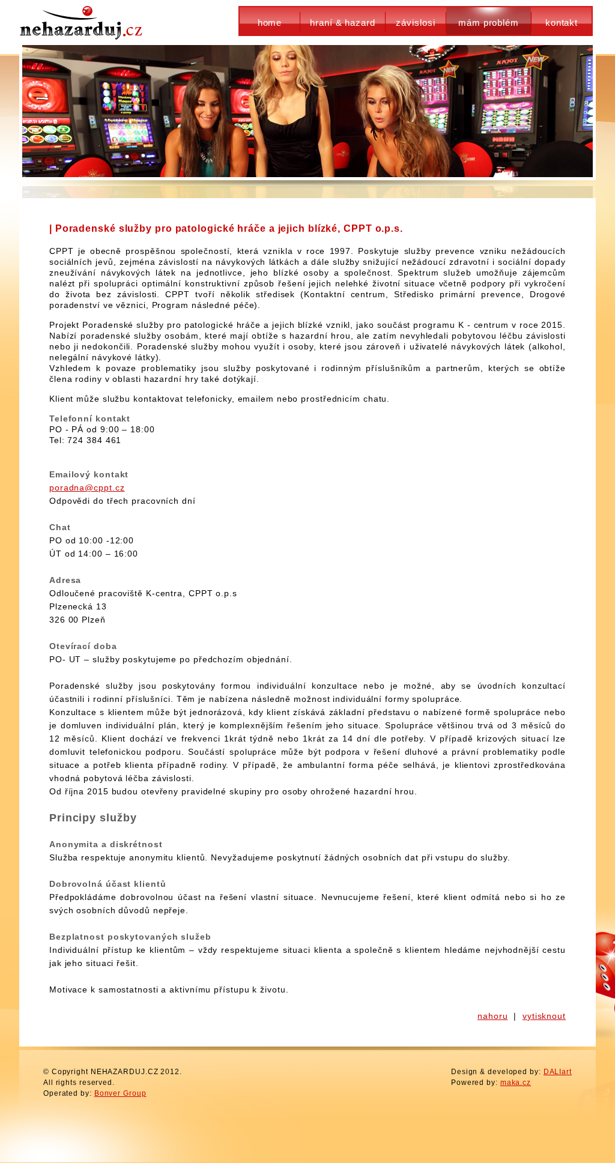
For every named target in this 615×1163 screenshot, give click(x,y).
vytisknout (544, 1016)
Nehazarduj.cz (82, 21)
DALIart (558, 1072)
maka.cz (515, 1082)
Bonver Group (120, 1093)
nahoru (492, 1016)
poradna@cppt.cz (87, 487)
